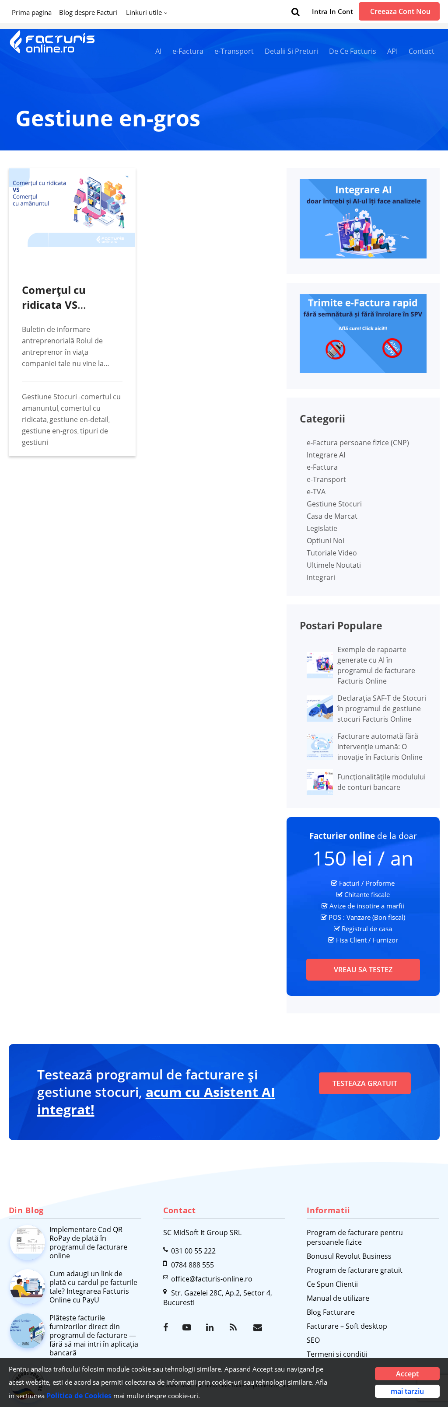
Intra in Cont (332, 11)
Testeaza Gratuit (364, 1083)
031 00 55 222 (193, 1251)
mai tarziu (407, 1391)
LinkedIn (211, 1327)
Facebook (168, 1327)
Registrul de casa (367, 928)
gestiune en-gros (49, 431)
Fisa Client (351, 940)
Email (258, 1327)
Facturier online (342, 835)
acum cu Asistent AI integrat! (156, 1100)
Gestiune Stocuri (49, 397)
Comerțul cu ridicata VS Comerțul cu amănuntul (54, 312)
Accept (407, 1374)
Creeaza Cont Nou (400, 11)
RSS (235, 1327)
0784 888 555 (192, 1265)
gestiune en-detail (78, 419)
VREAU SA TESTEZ (363, 969)
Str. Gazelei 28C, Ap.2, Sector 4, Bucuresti (217, 1297)
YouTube (187, 1327)
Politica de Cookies (79, 1395)
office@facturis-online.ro (211, 1279)
